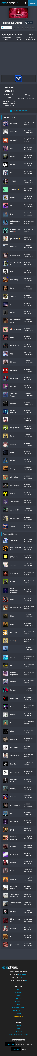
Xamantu (22, 978)
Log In (32, 3)
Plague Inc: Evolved (12, 22)
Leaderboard (18, 28)
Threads (18, 1025)
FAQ (18, 989)
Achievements (7, 28)
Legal (19, 1004)
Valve (27, 981)
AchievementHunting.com (18, 1034)
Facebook (18, 1031)
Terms (18, 1013)
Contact (18, 1001)
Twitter (18, 1028)
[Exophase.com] (10, 3)
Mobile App (18, 992)
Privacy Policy (18, 1010)
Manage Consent (18, 1007)
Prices (26, 28)
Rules (18, 995)
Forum (32, 28)
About (18, 998)
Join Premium (18, 1016)
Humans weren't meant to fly (9, 92)
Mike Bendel (22, 975)
